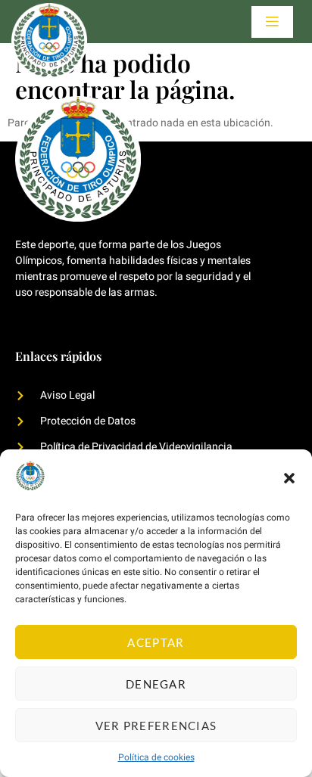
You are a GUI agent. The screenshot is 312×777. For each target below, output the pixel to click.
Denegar (156, 684)
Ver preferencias (156, 725)
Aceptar (155, 642)
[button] (289, 478)
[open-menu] (272, 22)
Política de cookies (156, 757)
